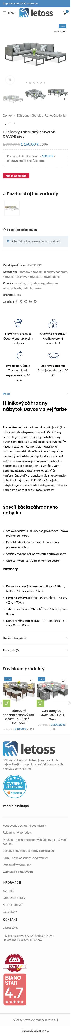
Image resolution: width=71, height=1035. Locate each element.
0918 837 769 (33, 939)
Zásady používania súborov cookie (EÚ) (28, 850)
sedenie (27, 288)
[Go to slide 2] (26, 83)
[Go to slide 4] (34, 83)
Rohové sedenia (55, 115)
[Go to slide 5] (37, 83)
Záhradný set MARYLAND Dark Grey (52, 715)
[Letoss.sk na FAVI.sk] (35, 963)
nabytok (19, 283)
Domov (7, 115)
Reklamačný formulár (17, 864)
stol (28, 283)
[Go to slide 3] (30, 83)
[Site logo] (36, 12)
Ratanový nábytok (27, 276)
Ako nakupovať (13, 904)
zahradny (38, 283)
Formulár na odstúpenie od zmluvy (25, 857)
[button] (6, 54)
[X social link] (20, 301)
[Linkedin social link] (30, 301)
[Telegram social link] (35, 301)
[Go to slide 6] (41, 83)
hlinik (17, 288)
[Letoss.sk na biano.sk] (35, 989)
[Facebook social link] (16, 301)
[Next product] (14, 124)
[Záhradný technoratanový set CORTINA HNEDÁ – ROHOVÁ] (19, 691)
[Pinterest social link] (25, 301)
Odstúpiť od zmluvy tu (18, 871)
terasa (38, 288)
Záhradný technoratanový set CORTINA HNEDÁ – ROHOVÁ (18, 717)
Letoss (16, 294)
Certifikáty (10, 911)
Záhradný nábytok (29, 115)
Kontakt (8, 890)
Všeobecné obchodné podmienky (24, 825)
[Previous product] (5, 124)
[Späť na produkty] (9, 124)
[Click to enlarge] (10, 80)
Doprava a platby (14, 897)
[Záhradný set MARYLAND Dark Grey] (52, 691)
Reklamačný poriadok (17, 832)
